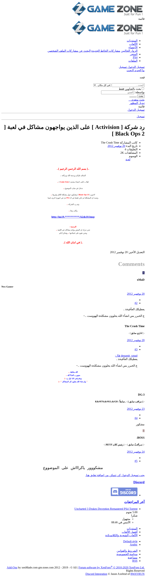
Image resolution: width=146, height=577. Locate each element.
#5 (136, 460)
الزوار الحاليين (129, 50)
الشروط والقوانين (127, 550)
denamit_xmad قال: (126, 355)
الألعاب (133, 44)
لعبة (128, 159)
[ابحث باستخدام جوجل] (133, 96)
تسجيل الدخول (136, 109)
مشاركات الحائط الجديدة (105, 50)
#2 (136, 303)
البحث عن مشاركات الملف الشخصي (69, 50)
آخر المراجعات (134, 502)
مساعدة (132, 557)
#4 (136, 418)
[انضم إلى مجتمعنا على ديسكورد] (124, 495)
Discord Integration (96, 573)
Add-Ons (12, 567)
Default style (130, 541)
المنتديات (132, 40)
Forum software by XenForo (112, 567)
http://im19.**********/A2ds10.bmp (73, 216)
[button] (141, 18)
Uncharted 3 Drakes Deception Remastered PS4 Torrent (105, 508)
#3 (136, 349)
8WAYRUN (138, 573)
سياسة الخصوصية (126, 554)
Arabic (133, 544)
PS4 (135, 57)
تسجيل (141, 116)
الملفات (132, 60)
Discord (139, 482)
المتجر (133, 54)
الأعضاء (133, 47)
